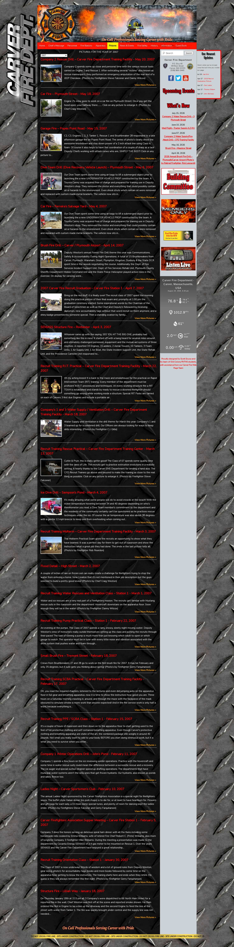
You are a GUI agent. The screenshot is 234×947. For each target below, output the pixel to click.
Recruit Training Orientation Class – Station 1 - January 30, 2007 (84, 860)
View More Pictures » (145, 85)
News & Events (127, 45)
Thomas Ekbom (209, 89)
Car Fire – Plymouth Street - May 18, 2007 (70, 94)
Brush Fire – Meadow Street (178, 148)
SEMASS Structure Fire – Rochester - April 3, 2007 (76, 327)
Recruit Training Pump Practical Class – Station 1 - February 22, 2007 (88, 620)
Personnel (72, 45)
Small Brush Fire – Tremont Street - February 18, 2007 (79, 656)
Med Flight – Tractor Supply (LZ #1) (178, 128)
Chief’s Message (56, 45)
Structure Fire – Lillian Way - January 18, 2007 (73, 891)
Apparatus (101, 45)
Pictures (113, 45)
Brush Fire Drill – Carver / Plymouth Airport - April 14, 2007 (82, 245)
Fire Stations (86, 45)
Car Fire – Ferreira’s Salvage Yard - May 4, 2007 (74, 206)
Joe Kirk (206, 74)
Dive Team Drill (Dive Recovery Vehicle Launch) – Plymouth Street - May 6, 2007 (97, 167)
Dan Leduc (208, 85)
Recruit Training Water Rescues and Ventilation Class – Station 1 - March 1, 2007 (96, 593)
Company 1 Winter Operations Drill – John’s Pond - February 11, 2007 (89, 754)
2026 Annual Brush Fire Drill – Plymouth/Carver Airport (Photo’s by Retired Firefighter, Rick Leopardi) (178, 160)
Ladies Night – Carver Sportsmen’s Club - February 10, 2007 (82, 789)
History (154, 45)
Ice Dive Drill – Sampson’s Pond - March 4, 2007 (74, 492)
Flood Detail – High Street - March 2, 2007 (70, 566)
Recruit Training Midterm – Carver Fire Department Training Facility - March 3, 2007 (98, 531)
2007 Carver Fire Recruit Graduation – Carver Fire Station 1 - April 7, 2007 (92, 288)
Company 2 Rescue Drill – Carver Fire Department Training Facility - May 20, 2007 (98, 59)
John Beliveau (209, 94)
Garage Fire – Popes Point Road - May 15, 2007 (74, 128)
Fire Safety (142, 45)
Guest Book (181, 45)
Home (42, 45)
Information (166, 45)
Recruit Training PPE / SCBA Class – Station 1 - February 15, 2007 (86, 719)
